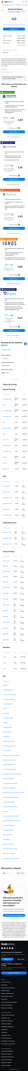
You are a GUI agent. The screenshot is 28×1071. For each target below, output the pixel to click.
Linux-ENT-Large (7, 451)
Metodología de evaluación (9, 4)
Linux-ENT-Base (7, 428)
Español (6, 372)
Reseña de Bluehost (9, 217)
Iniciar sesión (20, 959)
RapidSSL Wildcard (7, 732)
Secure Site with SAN (8, 830)
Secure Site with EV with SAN (10, 848)
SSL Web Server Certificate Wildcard (11, 820)
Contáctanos (4, 985)
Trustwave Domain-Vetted (9, 694)
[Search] (23, 2)
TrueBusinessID (6, 736)
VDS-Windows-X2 (7, 503)
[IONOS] (9, 243)
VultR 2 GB (5, 576)
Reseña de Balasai (15, 9)
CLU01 (4, 662)
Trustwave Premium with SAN (10, 783)
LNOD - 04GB (6, 587)
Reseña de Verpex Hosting (8, 319)
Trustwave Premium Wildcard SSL (11, 816)
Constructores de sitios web (8, 1043)
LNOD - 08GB (6, 604)
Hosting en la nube (5, 1035)
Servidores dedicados (6, 1038)
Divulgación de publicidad (21, 4)
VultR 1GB (5, 566)
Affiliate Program (5, 990)
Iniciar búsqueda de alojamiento (14, 915)
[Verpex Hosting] (9, 294)
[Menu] (26, 2)
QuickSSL (5, 722)
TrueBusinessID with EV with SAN (11, 797)
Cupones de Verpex (6, 1065)
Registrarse (7, 959)
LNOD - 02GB (6, 571)
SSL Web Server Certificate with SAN (11, 774)
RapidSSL (5, 685)
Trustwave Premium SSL (8, 741)
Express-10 (5, 439)
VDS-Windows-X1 (7, 497)
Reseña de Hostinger (9, 168)
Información (4, 999)
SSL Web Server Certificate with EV (11, 755)
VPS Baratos (4, 1032)
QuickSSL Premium (7, 727)
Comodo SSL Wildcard (8, 778)
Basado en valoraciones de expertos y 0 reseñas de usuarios (14, 25)
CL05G (4, 657)
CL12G (4, 668)
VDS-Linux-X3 (6, 509)
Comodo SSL (6, 713)
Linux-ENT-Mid (6, 445)
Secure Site (5, 811)
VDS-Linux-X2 (6, 491)
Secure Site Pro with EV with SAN (11, 858)
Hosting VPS (4, 1029)
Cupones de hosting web (7, 1051)
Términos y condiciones (7, 1008)
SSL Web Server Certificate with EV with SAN (13, 792)
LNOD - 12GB (6, 622)
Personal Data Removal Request (9, 1002)
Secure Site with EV (7, 834)
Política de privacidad (6, 1005)
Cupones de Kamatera (6, 1054)
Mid (4, 422)
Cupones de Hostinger (6, 1059)
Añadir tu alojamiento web (7, 993)
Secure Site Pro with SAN (9, 853)
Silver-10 (5, 457)
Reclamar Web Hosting (7, 996)
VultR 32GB (5, 639)
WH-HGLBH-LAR (7, 416)
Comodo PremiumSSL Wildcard (10, 806)
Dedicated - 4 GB (7, 538)
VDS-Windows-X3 (7, 515)
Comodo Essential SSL (8, 699)
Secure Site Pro (6, 839)
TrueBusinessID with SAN (9, 788)
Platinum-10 (6, 468)
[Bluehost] (9, 194)
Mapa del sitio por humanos (8, 987)
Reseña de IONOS (8, 268)
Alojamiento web (5, 1018)
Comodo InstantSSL (7, 704)
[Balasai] (4, 10)
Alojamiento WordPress (7, 1020)
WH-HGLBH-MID (7, 410)
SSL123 (4, 708)
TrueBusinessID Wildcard (9, 825)
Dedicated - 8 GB (7, 544)
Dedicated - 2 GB (7, 532)
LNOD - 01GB (6, 560)
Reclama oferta (13, 131)
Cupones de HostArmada (7, 1056)
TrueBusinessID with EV (8, 764)
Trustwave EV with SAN (8, 802)
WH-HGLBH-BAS (7, 399)
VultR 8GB (5, 610)
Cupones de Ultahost (6, 1062)
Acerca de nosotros (6, 982)
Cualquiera (5, 358)
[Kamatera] (9, 96)
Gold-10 (5, 463)
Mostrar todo (21, 45)
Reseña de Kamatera (9, 121)
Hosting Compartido (6, 1023)
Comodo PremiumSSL (8, 718)
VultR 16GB (5, 628)
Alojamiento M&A (13, 973)
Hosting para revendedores (8, 1041)
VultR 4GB (5, 593)
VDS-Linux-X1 (6, 486)
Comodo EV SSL (6, 750)
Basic (4, 404)
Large (4, 434)
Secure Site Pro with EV (8, 844)
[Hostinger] (9, 147)
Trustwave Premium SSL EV (9, 769)
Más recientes (6, 365)
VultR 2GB (5, 581)
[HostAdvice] (7, 2)
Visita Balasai (14, 29)
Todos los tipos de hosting (7, 1015)
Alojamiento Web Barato (7, 1026)
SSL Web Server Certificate (9, 746)
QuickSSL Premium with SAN (10, 760)
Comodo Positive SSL (8, 689)
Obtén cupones (14, 128)
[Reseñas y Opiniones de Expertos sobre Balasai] (2, 72)
